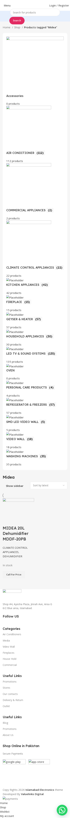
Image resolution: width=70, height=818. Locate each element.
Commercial (10, 665)
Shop (17, 27)
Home (7, 27)
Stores (6, 687)
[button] (62, 810)
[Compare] (7, 520)
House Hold (9, 658)
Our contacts (10, 694)
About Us (8, 735)
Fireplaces (8, 652)
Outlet (6, 706)
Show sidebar (14, 485)
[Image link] (12, 593)
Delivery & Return (13, 700)
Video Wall (9, 646)
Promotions (10, 729)
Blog (5, 722)
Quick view (16, 520)
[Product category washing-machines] (35, 251)
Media (6, 640)
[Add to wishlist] (26, 520)
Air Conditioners (12, 634)
